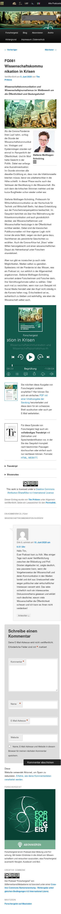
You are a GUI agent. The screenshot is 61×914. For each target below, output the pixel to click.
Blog (25, 32)
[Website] (34, 162)
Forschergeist (11, 32)
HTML (24, 457)
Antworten (23, 615)
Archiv (51, 32)
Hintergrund (10, 39)
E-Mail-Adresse (19, 720)
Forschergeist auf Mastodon (18, 903)
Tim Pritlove (34, 499)
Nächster (50, 49)
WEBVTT (32, 457)
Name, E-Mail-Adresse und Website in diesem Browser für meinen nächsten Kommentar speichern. (31, 751)
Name (16, 704)
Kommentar (17, 661)
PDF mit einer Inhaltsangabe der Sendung (34, 399)
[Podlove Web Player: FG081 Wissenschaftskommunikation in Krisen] (30, 341)
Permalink (51, 502)
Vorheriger (11, 49)
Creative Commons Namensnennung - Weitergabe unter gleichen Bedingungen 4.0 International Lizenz (30, 888)
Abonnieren (37, 32)
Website (15, 737)
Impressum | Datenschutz (33, 39)
